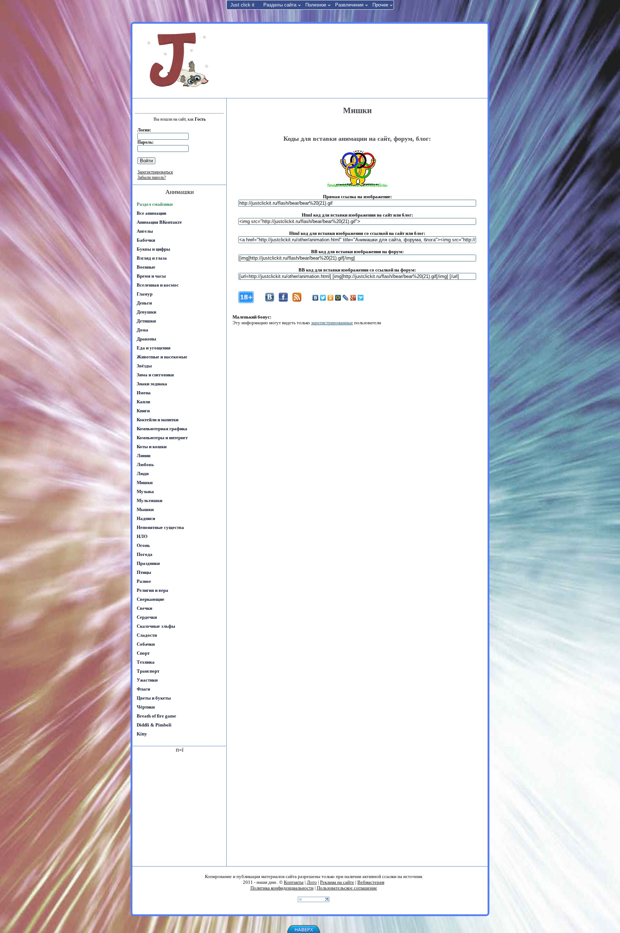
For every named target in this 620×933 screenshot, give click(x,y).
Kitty (142, 734)
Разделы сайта (279, 5)
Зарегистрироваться (155, 172)
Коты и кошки (151, 446)
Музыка (145, 491)
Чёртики (146, 707)
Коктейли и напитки (157, 419)
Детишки (146, 321)
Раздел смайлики (155, 204)
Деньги (144, 303)
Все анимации (151, 213)
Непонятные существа (160, 527)
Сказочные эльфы (156, 626)
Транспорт (148, 671)
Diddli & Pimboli (154, 725)
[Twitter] (323, 297)
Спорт (143, 653)
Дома (142, 330)
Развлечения (349, 5)
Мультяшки (149, 500)
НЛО (142, 536)
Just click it (242, 5)
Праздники (148, 563)
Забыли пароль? (151, 177)
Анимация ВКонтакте (159, 222)
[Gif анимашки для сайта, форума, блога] (179, 61)
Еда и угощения (153, 348)
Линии (143, 455)
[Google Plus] (353, 297)
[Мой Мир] (338, 297)
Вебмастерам (370, 882)
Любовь (145, 464)
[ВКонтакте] (315, 297)
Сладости (147, 635)
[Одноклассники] (330, 297)
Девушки (146, 312)
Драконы (146, 339)
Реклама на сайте (337, 882)
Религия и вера (152, 590)
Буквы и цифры (153, 249)
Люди (143, 473)
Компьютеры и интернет (162, 437)
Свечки (144, 608)
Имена (144, 392)
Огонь (143, 545)
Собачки (146, 644)
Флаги (143, 689)
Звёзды (144, 365)
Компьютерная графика (162, 428)
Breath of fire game (156, 716)
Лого (312, 882)
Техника (146, 662)
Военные (146, 267)
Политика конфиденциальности (282, 888)
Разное (144, 581)
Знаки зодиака (152, 383)
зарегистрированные (332, 322)
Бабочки (146, 240)
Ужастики (147, 680)
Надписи (146, 518)
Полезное (315, 5)
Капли (143, 401)
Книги (143, 410)
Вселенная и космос (158, 285)
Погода (144, 554)
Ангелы (145, 231)
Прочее (380, 5)
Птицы (144, 572)
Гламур (144, 294)
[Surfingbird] (361, 297)
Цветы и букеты (154, 698)
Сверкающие (150, 599)
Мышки (145, 509)
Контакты (294, 882)
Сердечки (147, 617)
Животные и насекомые (162, 356)
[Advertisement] (356, 60)
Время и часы (151, 276)
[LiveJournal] (345, 297)
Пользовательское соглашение (347, 888)
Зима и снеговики (155, 374)
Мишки (144, 482)
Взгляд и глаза (152, 258)
